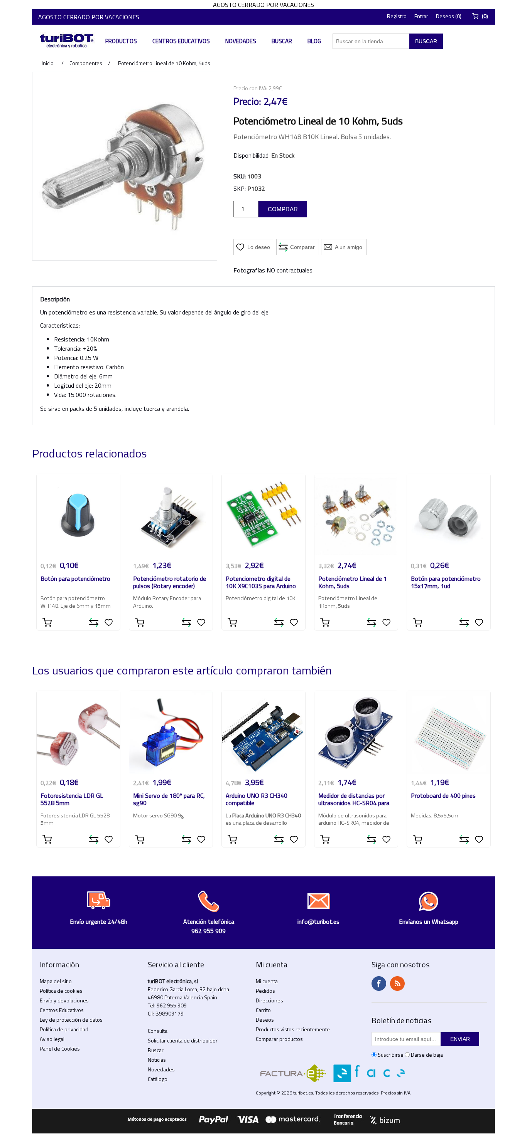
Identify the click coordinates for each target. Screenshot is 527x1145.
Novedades (240, 41)
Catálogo (157, 1079)
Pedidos (265, 991)
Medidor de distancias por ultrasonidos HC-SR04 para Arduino (353, 800)
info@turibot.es (318, 921)
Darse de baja (427, 1055)
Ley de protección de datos (71, 1020)
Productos (121, 41)
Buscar (282, 41)
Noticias (157, 1060)
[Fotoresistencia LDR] (78, 732)
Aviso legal (52, 1039)
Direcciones (269, 1000)
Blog (314, 41)
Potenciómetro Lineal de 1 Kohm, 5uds (352, 582)
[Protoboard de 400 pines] (448, 732)
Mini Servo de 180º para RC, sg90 (169, 799)
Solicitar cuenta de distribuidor (183, 1040)
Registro (397, 16)
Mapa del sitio (56, 981)
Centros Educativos (181, 41)
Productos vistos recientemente (293, 1029)
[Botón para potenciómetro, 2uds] (78, 515)
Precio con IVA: (250, 88)
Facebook (379, 983)
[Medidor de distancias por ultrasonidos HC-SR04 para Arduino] (356, 732)
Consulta (157, 1031)
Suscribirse (391, 1055)
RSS (397, 983)
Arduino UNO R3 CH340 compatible (256, 799)
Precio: (247, 101)
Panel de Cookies (60, 1048)
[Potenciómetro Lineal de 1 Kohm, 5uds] (356, 515)
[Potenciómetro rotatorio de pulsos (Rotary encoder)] (171, 515)
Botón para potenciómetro (75, 579)
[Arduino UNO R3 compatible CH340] (263, 732)
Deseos (265, 1020)
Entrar (421, 16)
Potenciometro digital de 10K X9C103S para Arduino (261, 582)
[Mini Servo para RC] (171, 732)
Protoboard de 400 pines (443, 796)
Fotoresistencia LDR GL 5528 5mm (72, 799)
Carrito (263, 1010)
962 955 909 (172, 1005)
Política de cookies (61, 991)
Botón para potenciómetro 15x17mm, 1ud (446, 582)
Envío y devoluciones (64, 1000)
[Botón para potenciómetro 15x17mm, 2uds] (448, 515)
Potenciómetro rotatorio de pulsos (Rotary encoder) (169, 582)
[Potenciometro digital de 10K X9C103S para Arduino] (263, 515)
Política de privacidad (64, 1029)
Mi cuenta (267, 981)
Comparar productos (279, 1039)
